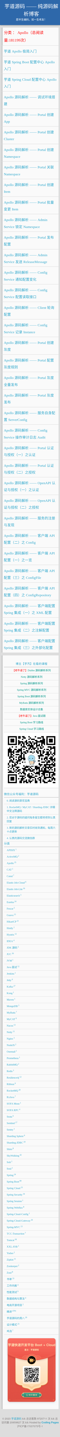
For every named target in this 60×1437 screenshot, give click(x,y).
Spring (11, 1175)
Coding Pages (50, 1422)
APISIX (12, 850)
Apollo (11, 863)
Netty (11, 1032)
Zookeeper (13, 1266)
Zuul (10, 1272)
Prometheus (13, 1058)
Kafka (11, 986)
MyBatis (12, 1012)
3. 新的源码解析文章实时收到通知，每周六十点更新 (31, 829)
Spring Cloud (15, 1188)
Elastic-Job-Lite (16, 889)
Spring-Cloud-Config (18, 1214)
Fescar (11, 908)
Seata (10, 1116)
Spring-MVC (15, 1227)
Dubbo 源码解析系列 (31, 670)
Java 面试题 (31, 716)
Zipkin (11, 1259)
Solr (9, 1162)
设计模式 (13, 1324)
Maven (11, 999)
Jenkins (11, 973)
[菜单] (54, 8)
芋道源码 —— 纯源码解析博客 (31, 10)
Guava (11, 915)
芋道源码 (16, 1418)
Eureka (11, 902)
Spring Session (15, 1201)
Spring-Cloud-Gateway (20, 1220)
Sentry (11, 1129)
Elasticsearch (14, 895)
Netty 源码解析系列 (31, 677)
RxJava (11, 1097)
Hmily (11, 928)
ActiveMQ (13, 856)
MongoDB (13, 1006)
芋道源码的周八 (17, 1318)
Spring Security (16, 1194)
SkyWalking (14, 1155)
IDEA (11, 941)
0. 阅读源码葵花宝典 (18, 800)
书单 (10, 1279)
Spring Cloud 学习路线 (31, 729)
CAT (10, 869)
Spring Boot (14, 1181)
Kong (10, 993)
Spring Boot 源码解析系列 (31, 696)
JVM (10, 960)
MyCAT (12, 1019)
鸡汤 (10, 1331)
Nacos (11, 1025)
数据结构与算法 (16, 1298)
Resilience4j (14, 1077)
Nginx (11, 1038)
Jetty (10, 980)
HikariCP (13, 921)
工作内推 (13, 1285)
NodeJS (11, 1045)
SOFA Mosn (14, 1103)
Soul (10, 1168)
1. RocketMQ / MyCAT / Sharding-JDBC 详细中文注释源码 (31, 809)
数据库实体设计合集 (31, 709)
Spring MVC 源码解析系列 (31, 690)
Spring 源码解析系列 (31, 683)
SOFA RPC (13, 1110)
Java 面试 (13, 967)
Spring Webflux (15, 1207)
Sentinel (12, 1123)
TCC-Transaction (16, 1233)
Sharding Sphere (16, 1136)
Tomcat (12, 1240)
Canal (10, 876)
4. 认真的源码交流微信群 (21, 838)
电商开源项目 (15, 1305)
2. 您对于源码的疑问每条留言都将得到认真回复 (31, 819)
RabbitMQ (13, 1064)
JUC (10, 954)
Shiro (10, 1149)
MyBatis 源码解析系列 (31, 703)
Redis (10, 1071)
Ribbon (11, 1084)
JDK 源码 (13, 947)
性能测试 (13, 1292)
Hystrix (12, 934)
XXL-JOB (13, 1246)
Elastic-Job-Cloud (16, 882)
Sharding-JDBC (16, 1142)
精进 (11, 1311)
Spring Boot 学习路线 (31, 722)
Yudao (11, 1253)
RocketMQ (14, 1090)
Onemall (12, 1051)
